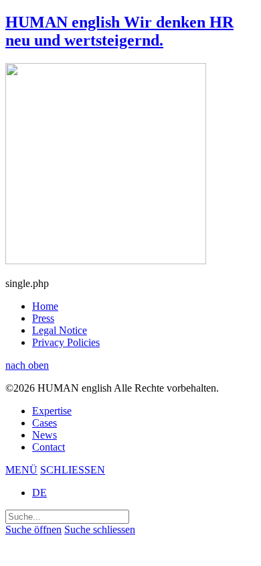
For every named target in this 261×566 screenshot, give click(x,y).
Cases (44, 423)
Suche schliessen (99, 529)
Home (45, 306)
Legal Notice (59, 330)
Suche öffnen (33, 529)
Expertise (52, 410)
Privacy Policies (66, 342)
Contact (48, 447)
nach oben (27, 365)
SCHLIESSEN (72, 469)
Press (43, 318)
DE (39, 492)
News (44, 435)
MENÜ (21, 469)
